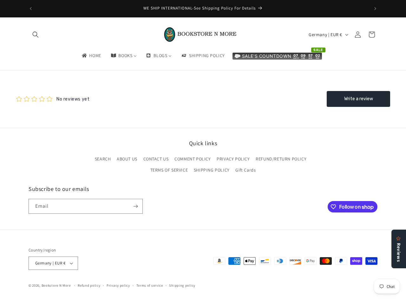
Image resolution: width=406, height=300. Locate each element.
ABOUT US (127, 159)
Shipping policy (182, 285)
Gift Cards (245, 170)
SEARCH (103, 159)
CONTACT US (156, 159)
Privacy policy (118, 285)
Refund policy (89, 285)
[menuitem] (91, 55)
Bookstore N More (56, 285)
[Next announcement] (375, 9)
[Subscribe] (135, 206)
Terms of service (149, 285)
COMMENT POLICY (192, 159)
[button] (36, 35)
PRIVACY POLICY (233, 159)
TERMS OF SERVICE (169, 170)
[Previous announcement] (31, 9)
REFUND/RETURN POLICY (281, 159)
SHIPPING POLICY (212, 170)
